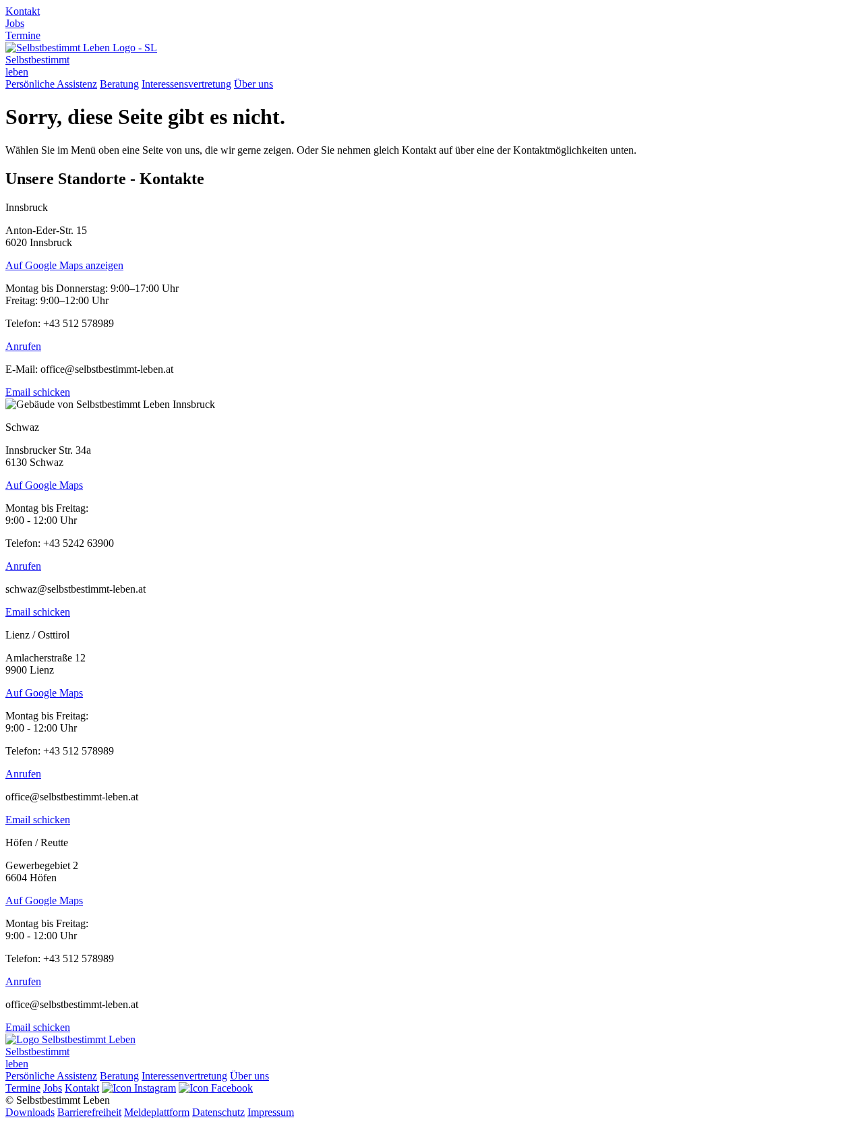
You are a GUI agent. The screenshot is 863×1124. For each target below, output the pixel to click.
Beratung (119, 84)
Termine (22, 35)
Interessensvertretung (186, 84)
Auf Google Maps (44, 485)
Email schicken (37, 392)
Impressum (270, 1112)
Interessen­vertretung (184, 1076)
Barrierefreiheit (89, 1112)
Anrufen (23, 346)
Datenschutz (218, 1112)
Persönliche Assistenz (51, 84)
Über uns (253, 84)
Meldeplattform (156, 1112)
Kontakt (22, 11)
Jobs (14, 23)
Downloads (30, 1112)
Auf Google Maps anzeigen (64, 265)
